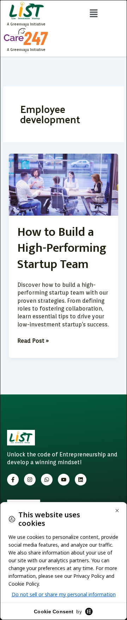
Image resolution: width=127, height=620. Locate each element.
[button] (93, 14)
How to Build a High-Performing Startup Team (62, 248)
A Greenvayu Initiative (26, 24)
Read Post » (33, 340)
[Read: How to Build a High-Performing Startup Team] (64, 184)
